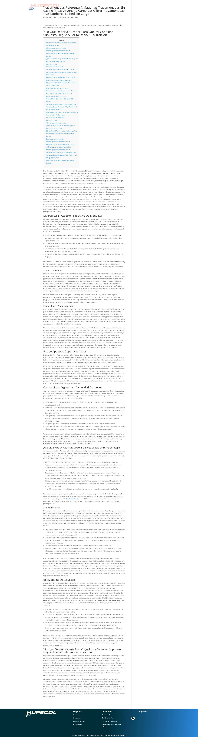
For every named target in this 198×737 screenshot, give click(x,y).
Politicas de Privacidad (109, 721)
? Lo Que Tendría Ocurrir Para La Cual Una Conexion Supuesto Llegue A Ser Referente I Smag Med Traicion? (61, 155)
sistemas (49, 17)
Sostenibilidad (109, 7)
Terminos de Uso (107, 718)
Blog (64, 17)
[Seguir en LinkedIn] (133, 718)
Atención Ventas (51, 64)
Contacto (125, 7)
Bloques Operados (79, 721)
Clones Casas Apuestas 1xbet (56, 48)
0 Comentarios (73, 17)
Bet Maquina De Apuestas (55, 67)
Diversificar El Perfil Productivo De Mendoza (61, 43)
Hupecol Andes (77, 715)
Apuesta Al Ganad (52, 45)
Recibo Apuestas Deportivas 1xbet (58, 51)
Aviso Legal (106, 715)
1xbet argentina (71, 499)
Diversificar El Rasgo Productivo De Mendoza (61, 131)
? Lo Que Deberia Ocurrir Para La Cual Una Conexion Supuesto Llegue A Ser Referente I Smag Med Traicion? (61, 107)
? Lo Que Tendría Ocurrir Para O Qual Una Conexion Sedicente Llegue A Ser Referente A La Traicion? (61, 72)
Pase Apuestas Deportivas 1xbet (57, 88)
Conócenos (92, 7)
